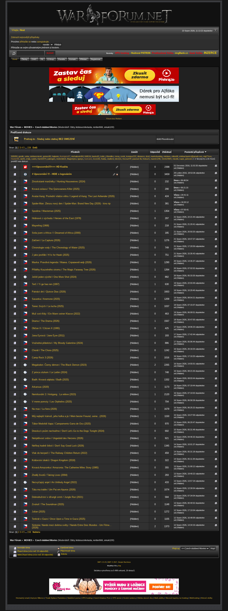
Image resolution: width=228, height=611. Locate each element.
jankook (188, 159)
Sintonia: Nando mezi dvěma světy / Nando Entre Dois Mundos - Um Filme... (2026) (72, 526)
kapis (182, 159)
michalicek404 (77, 156)
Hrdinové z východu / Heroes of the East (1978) (56, 218)
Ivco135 (96, 159)
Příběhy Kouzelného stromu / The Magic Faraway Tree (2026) (63, 269)
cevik (122, 156)
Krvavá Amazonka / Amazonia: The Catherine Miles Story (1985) (65, 467)
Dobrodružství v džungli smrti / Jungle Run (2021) (57, 497)
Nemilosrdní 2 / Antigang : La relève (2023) (54, 394)
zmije (28, 159)
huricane (88, 159)
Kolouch (146, 159)
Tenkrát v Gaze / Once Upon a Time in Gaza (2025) (58, 519)
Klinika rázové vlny (145, 598)
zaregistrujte (43, 42)
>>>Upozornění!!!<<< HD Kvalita (50, 166)
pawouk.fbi (137, 159)
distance (141, 156)
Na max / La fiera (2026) (44, 409)
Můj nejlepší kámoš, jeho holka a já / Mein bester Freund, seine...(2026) (69, 416)
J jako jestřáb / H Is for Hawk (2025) (50, 255)
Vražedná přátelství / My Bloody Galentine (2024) (57, 343)
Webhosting (194, 598)
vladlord (110, 159)
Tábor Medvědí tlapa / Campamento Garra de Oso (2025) (61, 423)
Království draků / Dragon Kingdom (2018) (53, 460)
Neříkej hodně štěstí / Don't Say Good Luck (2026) (58, 445)
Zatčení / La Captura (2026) (46, 240)
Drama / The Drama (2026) (45, 321)
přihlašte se (25, 42)
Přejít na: (176, 548)
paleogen (51, 159)
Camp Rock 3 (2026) (42, 357)
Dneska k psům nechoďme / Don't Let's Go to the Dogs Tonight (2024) (68, 431)
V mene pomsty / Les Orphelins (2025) (52, 401)
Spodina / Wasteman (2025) (46, 211)
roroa (117, 156)
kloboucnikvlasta (84, 127)
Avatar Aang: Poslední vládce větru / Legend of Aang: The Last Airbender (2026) (73, 196)
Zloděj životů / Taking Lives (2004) (49, 475)
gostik (21, 156)
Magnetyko (72, 159)
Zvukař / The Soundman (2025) (48, 504)
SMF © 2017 (112, 562)
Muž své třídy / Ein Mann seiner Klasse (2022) (56, 313)
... (26, 147)
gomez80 (47, 156)
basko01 (95, 156)
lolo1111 (118, 159)
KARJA (88, 156)
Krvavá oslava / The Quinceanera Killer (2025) (55, 189)
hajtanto (55, 156)
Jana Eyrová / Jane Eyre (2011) (48, 335)
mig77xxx (207, 156)
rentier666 (98, 127)
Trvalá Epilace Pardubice (55, 598)
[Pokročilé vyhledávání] (13, 53)
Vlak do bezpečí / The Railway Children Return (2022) (59, 453)
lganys (80, 159)
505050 (14, 156)
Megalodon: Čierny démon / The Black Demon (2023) (59, 365)
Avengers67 (65, 156)
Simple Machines (124, 562)
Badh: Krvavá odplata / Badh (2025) (50, 379)
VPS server (117, 598)
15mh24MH (167, 159)
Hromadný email (22, 598)
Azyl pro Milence (37, 598)
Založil (134, 152)
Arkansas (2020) (40, 387)
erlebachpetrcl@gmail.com (190, 156)
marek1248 (155, 159)
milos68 (175, 156)
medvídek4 (61, 159)
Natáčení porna (74, 598)
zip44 (22, 159)
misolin (175, 159)
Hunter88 (15, 159)
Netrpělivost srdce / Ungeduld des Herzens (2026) (57, 438)
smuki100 (108, 127)
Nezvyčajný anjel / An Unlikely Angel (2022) (54, 482)
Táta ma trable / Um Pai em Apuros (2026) (54, 489)
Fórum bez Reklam (114, 119)
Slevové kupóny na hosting (176, 598)
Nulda (103, 159)
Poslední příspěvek (194, 152)
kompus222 (131, 156)
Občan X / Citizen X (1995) (46, 328)
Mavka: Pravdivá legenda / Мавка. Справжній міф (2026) (62, 262)
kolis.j (102, 156)
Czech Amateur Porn (102, 598)
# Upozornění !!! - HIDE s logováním (52, 174)
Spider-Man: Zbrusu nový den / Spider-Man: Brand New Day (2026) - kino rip (71, 203)
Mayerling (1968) (40, 225)
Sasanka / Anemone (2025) (46, 299)
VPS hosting (87, 598)
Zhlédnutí (166, 152)
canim (34, 159)
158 (29, 147)
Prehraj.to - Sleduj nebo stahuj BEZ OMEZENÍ (49, 139)
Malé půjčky (159, 598)
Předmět (75, 152)
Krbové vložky (206, 598)
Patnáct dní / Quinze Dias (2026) (49, 291)
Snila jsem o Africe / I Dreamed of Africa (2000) (56, 233)
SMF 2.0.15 (101, 562)
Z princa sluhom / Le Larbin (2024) (49, 372)
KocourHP (127, 159)
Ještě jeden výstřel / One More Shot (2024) (54, 277)
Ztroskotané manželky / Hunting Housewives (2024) (58, 181)
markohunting (156, 156)
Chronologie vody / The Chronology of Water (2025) (58, 247)
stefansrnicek (36, 156)
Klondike (110, 156)
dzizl (148, 156)
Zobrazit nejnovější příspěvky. (25, 37)
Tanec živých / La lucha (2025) (48, 306)
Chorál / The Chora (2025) (45, 350)
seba (27, 156)
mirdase (167, 156)
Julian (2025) (38, 511)
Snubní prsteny (129, 598)
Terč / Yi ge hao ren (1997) (45, 284)
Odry (72, 127)
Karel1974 (42, 159)
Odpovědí (155, 152)
